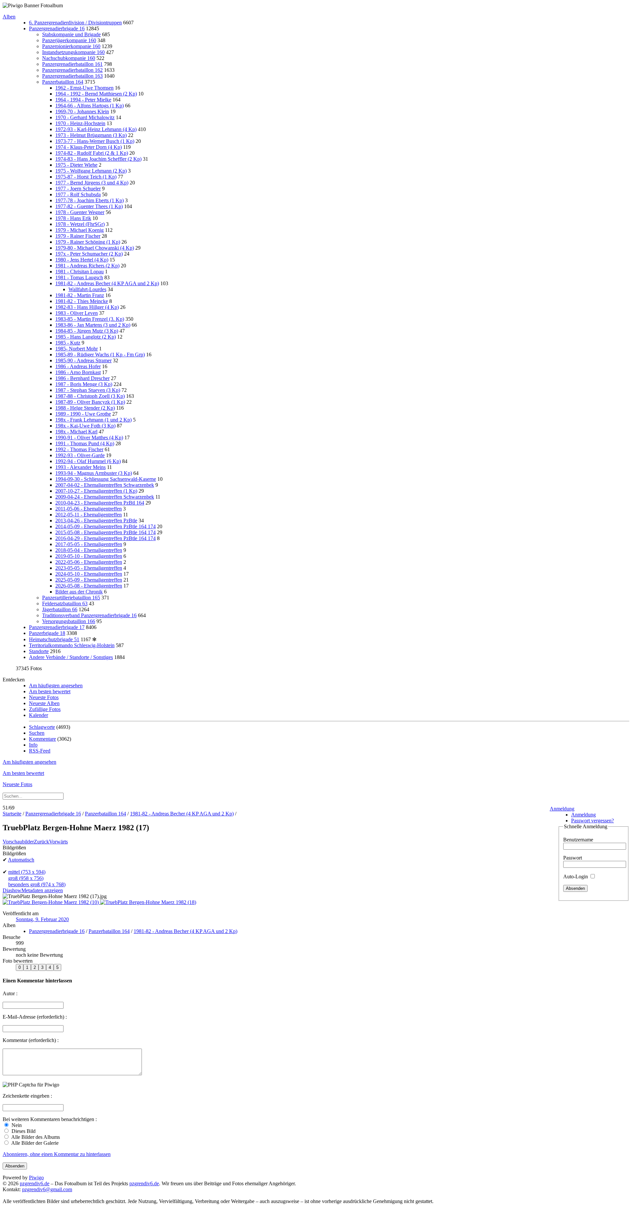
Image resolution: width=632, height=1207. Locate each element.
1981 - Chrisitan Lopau (79, 271)
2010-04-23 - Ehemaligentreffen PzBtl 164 (99, 503)
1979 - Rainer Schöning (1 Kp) (87, 242)
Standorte (39, 651)
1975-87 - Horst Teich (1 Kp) (86, 176)
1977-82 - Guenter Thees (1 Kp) (89, 206)
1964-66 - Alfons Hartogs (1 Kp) (89, 105)
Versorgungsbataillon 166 (68, 621)
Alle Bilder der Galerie (34, 1143)
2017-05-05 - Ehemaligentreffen (88, 544)
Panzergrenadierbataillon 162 (72, 70)
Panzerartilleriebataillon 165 (71, 597)
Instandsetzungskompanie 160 (73, 52)
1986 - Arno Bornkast (78, 372)
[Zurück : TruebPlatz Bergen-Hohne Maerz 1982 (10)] (51, 902)
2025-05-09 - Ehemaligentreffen (88, 580)
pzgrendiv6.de (34, 1183)
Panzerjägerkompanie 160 (69, 40)
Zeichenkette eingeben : (27, 1096)
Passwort (572, 858)
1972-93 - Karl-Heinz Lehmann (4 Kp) (96, 129)
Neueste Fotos (44, 697)
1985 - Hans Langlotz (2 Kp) (85, 337)
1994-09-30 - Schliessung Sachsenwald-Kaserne (105, 479)
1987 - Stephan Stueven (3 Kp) (87, 390)
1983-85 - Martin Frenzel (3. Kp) (89, 319)
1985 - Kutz (67, 342)
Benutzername (578, 839)
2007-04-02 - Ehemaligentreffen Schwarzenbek (104, 485)
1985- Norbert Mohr (76, 348)
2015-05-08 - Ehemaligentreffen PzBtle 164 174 (105, 532)
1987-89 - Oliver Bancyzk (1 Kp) (90, 402)
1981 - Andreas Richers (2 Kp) (87, 265)
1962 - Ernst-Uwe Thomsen (84, 88)
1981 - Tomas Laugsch (79, 277)
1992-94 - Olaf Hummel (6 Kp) (88, 461)
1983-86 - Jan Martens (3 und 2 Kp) (92, 325)
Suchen (36, 733)
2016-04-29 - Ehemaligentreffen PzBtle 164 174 (105, 538)
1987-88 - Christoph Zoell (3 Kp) (90, 396)
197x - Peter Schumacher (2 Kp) (89, 254)
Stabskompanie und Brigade (71, 34)
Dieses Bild (23, 1131)
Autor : (10, 993)
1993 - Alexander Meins (80, 467)
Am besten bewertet (49, 691)
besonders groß (37, 884)
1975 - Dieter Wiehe (76, 165)
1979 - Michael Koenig (79, 230)
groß (25, 878)
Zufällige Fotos (45, 709)
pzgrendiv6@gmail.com (47, 1189)
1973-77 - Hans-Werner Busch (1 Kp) (94, 141)
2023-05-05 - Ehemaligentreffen (88, 568)
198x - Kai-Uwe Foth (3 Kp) (85, 425)
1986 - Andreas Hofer (78, 366)
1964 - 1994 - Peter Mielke (83, 99)
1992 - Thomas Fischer (79, 449)
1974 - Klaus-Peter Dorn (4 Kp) (88, 147)
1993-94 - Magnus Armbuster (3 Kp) (93, 473)
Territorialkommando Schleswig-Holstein (72, 645)
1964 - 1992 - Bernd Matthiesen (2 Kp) (96, 93)
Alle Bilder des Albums (35, 1137)
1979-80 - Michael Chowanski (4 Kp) (94, 248)
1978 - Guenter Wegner (79, 212)
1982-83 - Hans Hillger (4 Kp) (87, 307)
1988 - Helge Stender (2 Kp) (85, 408)
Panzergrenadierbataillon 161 (72, 64)
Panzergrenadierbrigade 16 (57, 28)
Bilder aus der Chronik (79, 591)
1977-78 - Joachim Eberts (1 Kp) (89, 200)
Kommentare (42, 739)
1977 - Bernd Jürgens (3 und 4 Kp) (91, 182)
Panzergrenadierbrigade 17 (57, 627)
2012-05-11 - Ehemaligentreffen (88, 514)
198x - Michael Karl (76, 431)
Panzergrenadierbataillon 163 (72, 76)
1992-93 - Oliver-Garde (80, 455)
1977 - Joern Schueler (78, 188)
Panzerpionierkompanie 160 (71, 46)
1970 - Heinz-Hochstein (80, 123)
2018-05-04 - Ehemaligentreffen (88, 550)
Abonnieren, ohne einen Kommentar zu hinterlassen (57, 1154)
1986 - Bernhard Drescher (82, 378)
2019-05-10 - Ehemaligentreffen (88, 556)
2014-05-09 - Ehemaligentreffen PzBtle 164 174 (105, 526)
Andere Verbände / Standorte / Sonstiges (71, 657)
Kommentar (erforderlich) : (31, 1040)
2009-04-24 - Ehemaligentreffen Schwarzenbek (104, 497)
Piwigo (36, 1177)
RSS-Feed (39, 751)
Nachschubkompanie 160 (68, 58)
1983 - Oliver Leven (76, 313)
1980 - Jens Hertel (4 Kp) (81, 259)
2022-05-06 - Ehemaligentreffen (88, 562)
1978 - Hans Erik (73, 218)
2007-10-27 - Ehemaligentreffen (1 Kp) (96, 491)
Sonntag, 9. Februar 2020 (42, 919)
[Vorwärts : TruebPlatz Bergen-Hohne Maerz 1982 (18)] (148, 902)
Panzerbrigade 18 (47, 633)
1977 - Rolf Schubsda (78, 194)
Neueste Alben (44, 703)
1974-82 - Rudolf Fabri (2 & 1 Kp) (91, 153)
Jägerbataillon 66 (59, 609)
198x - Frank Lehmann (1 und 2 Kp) (93, 420)
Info (33, 745)
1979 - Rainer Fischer (77, 236)
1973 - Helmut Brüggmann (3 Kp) (91, 135)
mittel (26, 872)
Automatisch (21, 860)
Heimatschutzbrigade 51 (54, 639)
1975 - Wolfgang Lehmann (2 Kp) (91, 171)
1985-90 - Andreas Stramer (83, 360)
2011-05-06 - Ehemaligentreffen (88, 508)
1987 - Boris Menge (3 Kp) (83, 384)
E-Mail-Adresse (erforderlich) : (35, 1017)
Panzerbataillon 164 (62, 82)
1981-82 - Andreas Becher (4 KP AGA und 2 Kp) (107, 283)
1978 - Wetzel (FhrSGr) (80, 224)
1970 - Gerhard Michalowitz (85, 117)
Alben (9, 16)
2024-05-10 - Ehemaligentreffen (88, 574)
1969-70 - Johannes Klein (82, 111)
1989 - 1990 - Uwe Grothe (83, 414)
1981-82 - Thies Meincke (81, 301)
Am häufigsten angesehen (56, 685)
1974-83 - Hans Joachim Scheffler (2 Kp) (98, 159)
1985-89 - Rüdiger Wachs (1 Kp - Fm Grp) (100, 354)
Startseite (12, 813)
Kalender (38, 715)
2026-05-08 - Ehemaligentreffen (88, 586)
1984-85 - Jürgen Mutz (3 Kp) (86, 331)
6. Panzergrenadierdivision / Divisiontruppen (75, 22)
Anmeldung (562, 808)
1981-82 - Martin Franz (79, 295)
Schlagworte (42, 727)
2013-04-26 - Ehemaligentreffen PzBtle (96, 520)
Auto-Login (576, 876)
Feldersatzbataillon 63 (65, 603)
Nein (16, 1125)
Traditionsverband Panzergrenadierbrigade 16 (89, 615)
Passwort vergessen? (592, 820)
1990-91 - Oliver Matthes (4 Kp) (89, 437)
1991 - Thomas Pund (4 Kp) (84, 443)
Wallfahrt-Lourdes (87, 289)
